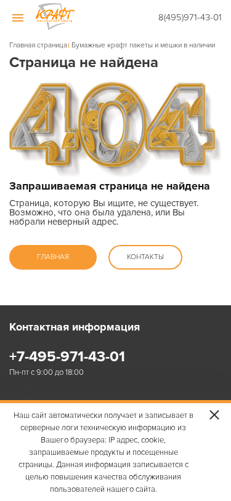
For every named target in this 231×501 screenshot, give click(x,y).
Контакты (145, 257)
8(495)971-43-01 (190, 17)
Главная (53, 257)
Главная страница (38, 45)
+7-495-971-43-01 (67, 357)
